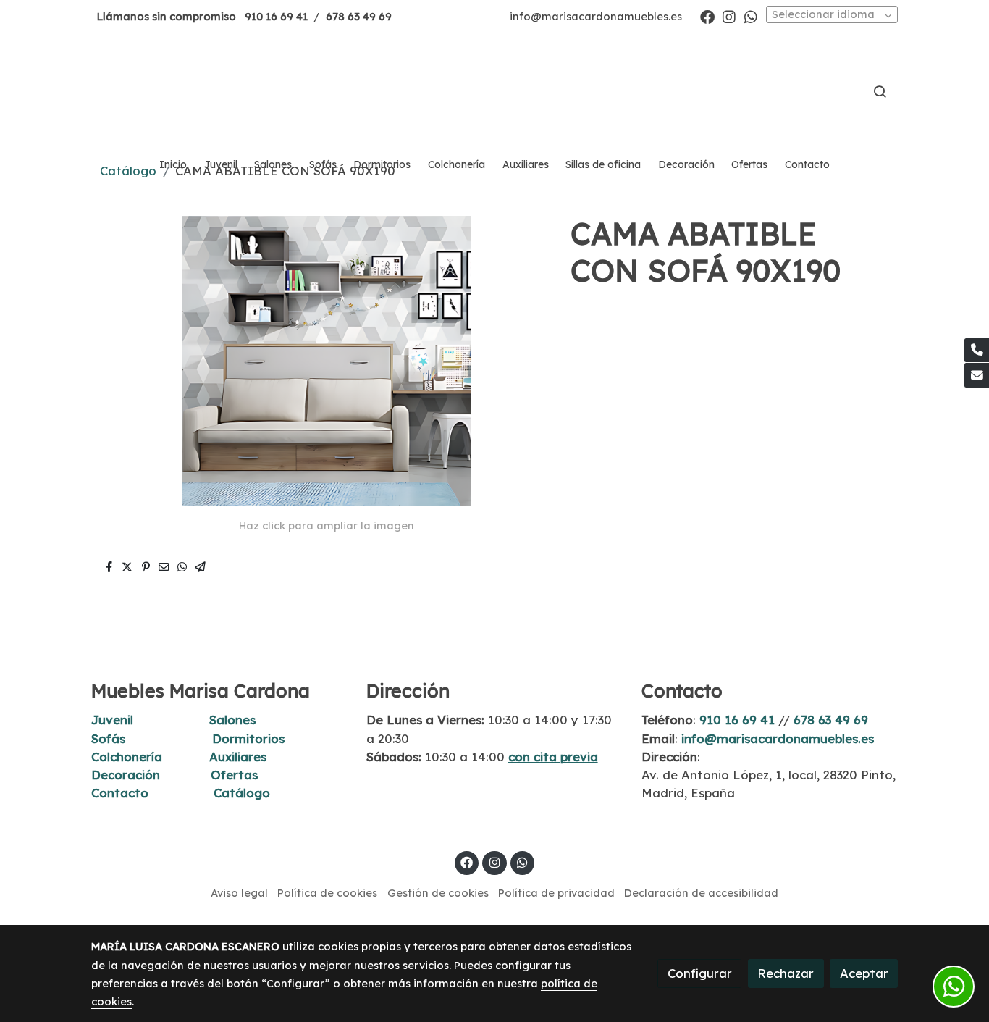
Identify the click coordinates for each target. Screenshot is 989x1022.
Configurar (700, 973)
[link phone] (976, 350)
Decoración (125, 774)
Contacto (119, 792)
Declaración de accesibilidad (701, 893)
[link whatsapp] (750, 16)
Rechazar (785, 973)
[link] (494, 91)
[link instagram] (729, 16)
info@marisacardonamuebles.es (596, 16)
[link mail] (976, 375)
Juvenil (112, 719)
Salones (232, 719)
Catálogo (242, 792)
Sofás (108, 738)
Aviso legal (239, 893)
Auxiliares (237, 756)
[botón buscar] (879, 91)
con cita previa (553, 756)
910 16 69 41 (276, 16)
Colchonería (126, 756)
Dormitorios (248, 738)
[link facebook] (707, 16)
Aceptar (864, 973)
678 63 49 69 (359, 16)
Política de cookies (327, 893)
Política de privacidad (556, 893)
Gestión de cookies (438, 893)
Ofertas (234, 774)
